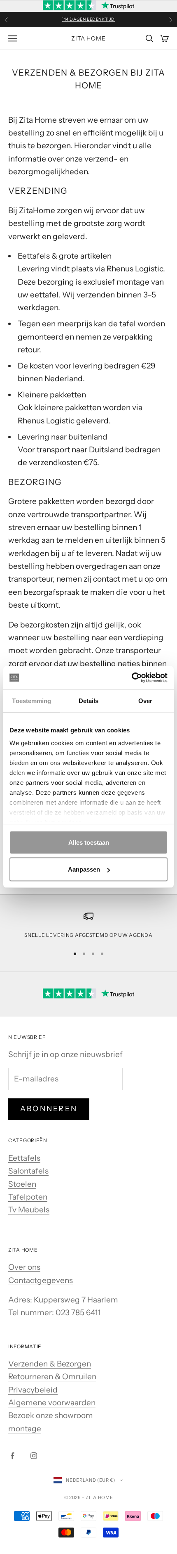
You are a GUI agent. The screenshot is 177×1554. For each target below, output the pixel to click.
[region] (88, 925)
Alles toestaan (88, 842)
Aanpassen (84, 869)
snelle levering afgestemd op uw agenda (88, 935)
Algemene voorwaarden (51, 1402)
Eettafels (24, 1158)
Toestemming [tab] (31, 700)
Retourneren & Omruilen (52, 1376)
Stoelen (22, 1184)
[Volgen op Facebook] (12, 1456)
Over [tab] (145, 700)
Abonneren (48, 1108)
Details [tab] (89, 700)
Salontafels (28, 1171)
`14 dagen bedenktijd (88, 18)
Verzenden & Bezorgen (49, 1364)
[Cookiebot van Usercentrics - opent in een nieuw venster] (131, 677)
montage (24, 1428)
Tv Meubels (28, 1209)
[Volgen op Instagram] (34, 1456)
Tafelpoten (27, 1197)
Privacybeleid (33, 1390)
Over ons (24, 1267)
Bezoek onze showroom (50, 1415)
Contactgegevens (40, 1280)
